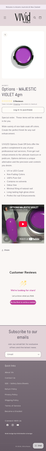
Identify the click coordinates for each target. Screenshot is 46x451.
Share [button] (7, 250)
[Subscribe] (38, 354)
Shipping (16, 104)
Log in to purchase (23, 110)
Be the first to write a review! (23, 302)
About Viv (9, 372)
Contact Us (10, 378)
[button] (5, 17)
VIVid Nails (26, 446)
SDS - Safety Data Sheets (16, 383)
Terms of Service (13, 406)
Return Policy (11, 389)
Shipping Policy (12, 400)
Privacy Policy (11, 394)
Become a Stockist (13, 411)
